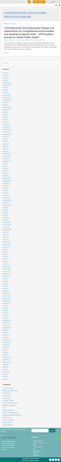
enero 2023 (6, 124)
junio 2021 (5, 166)
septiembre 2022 (7, 134)
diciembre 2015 (6, 293)
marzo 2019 (6, 217)
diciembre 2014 (7, 320)
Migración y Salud (7, 417)
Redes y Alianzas (7, 422)
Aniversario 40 (6, 393)
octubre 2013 (6, 344)
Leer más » (7, 52)
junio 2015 (5, 308)
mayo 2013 (5, 352)
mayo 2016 (5, 283)
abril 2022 (5, 146)
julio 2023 (5, 112)
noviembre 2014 (7, 322)
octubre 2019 (6, 202)
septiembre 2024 (7, 100)
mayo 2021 (5, 168)
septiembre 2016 (7, 273)
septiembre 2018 (7, 229)
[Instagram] (6, 2)
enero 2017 (5, 264)
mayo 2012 (5, 367)
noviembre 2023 (7, 109)
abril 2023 (5, 119)
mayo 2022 (5, 144)
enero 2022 (6, 151)
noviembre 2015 (7, 296)
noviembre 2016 (7, 269)
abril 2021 (5, 171)
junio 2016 (5, 281)
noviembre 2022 (7, 129)
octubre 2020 (6, 183)
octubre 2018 (6, 227)
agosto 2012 (6, 364)
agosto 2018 (6, 232)
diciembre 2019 (7, 197)
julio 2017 (5, 251)
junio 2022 (5, 141)
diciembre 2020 (7, 178)
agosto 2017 (6, 249)
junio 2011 (5, 369)
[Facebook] (3, 2)
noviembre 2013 (7, 342)
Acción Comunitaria (8, 388)
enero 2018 (5, 239)
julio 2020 (5, 188)
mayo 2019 (5, 212)
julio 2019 (5, 207)
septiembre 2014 (7, 327)
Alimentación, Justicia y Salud (10, 390)
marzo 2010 (6, 379)
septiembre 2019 (7, 205)
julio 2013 (5, 349)
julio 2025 (5, 87)
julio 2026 (5, 73)
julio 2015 (5, 305)
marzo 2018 (6, 237)
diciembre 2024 (7, 95)
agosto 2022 (6, 136)
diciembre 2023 (7, 107)
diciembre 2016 (7, 266)
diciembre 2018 (6, 222)
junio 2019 (5, 210)
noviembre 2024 (7, 97)
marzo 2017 (6, 261)
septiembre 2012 (7, 362)
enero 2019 (5, 220)
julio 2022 (5, 139)
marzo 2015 (6, 315)
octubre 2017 (6, 247)
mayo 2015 (5, 310)
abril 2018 (5, 234)
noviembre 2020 (7, 180)
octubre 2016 (6, 271)
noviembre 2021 (7, 156)
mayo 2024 (6, 102)
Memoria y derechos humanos (10, 412)
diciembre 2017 (6, 242)
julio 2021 (5, 163)
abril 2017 (5, 259)
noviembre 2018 (7, 224)
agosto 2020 (6, 185)
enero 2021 (5, 175)
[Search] (29, 1)
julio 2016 (5, 278)
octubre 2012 (6, 359)
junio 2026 (5, 75)
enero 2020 (6, 195)
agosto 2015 (6, 303)
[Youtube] (12, 2)
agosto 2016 (6, 276)
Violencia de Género (8, 425)
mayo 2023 (6, 117)
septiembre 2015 (7, 300)
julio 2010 (5, 374)
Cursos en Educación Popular (22, 40)
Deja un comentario (9, 40)
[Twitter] (9, 2)
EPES (4, 407)
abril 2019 (5, 215)
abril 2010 (5, 376)
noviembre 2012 (7, 357)
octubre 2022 (6, 131)
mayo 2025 (5, 92)
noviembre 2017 (7, 244)
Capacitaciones (7, 395)
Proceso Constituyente (8, 420)
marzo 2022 (6, 149)
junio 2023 (5, 114)
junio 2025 (5, 90)
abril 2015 (5, 313)
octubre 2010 (6, 371)
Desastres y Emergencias (9, 405)
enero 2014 (5, 337)
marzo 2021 (6, 173)
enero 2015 (5, 318)
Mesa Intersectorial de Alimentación (12, 415)
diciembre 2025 (7, 82)
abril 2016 (5, 286)
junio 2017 (5, 254)
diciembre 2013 (7, 340)
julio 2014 (5, 332)
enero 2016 (5, 291)
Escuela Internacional (8, 410)
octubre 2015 (6, 298)
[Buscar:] (30, 63)
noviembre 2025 (7, 85)
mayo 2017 (5, 256)
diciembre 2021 (6, 153)
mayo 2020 (6, 193)
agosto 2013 (6, 347)
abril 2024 (5, 104)
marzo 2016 (6, 288)
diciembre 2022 (7, 126)
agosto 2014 (6, 330)
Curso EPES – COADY (8, 400)
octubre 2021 (6, 158)
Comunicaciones (7, 398)
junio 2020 (5, 190)
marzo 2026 (6, 77)
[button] (39, 1)
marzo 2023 (6, 122)
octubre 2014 (6, 325)
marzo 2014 (6, 335)
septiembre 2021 (7, 161)
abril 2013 (5, 354)
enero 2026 (6, 80)
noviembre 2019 (7, 200)
